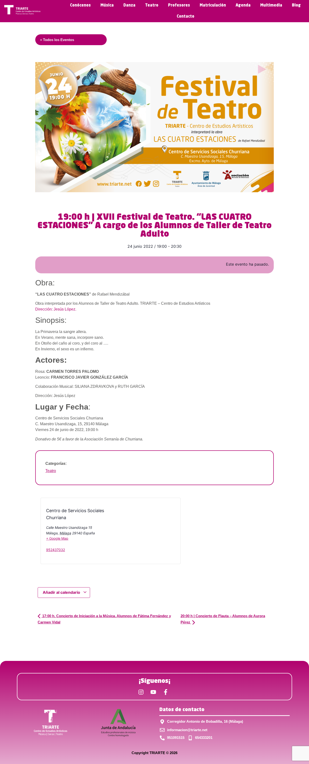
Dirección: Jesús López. (55, 309)
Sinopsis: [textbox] (51, 320)
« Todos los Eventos (57, 40)
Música (107, 5)
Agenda (243, 5)
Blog (296, 5)
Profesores (179, 5)
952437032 (55, 550)
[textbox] (154, 360)
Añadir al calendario (62, 592)
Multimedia (271, 5)
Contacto (185, 17)
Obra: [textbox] (45, 282)
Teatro (151, 5)
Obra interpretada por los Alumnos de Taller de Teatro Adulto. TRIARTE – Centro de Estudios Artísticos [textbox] (122, 306)
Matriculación (213, 5)
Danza (129, 5)
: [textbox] (63, 407)
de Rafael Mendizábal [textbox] (82, 294)
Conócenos (80, 5)
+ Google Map (57, 538)
